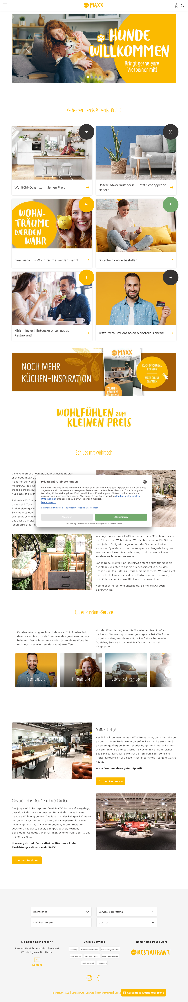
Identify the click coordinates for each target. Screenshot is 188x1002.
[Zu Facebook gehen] (99, 978)
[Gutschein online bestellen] (136, 233)
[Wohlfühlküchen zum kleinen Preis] (52, 160)
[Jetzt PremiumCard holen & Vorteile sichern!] (136, 306)
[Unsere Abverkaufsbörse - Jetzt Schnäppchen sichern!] (136, 160)
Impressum (57, 992)
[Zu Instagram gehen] (89, 978)
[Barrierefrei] (177, 5)
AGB (67, 992)
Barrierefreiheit (104, 992)
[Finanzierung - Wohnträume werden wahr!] (52, 233)
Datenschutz (78, 992)
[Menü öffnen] (5, 5)
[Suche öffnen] (183, 5)
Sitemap (90, 992)
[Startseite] (93, 5)
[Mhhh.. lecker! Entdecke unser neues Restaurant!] (52, 306)
